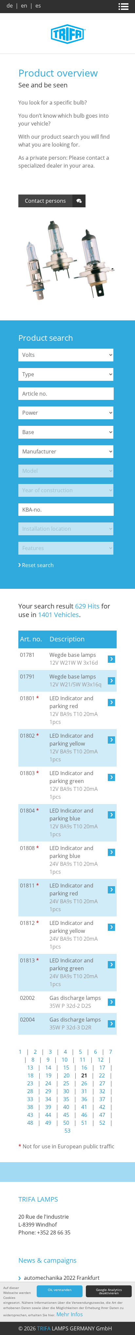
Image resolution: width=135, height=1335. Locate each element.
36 (84, 1099)
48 (30, 1122)
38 (30, 1107)
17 (102, 1067)
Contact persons (45, 200)
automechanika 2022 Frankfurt (62, 1277)
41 (84, 1107)
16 (84, 1067)
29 (48, 1091)
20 (66, 1075)
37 (102, 1099)
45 (66, 1114)
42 (102, 1107)
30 (66, 1091)
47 (102, 1114)
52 (102, 1122)
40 (66, 1107)
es (38, 5)
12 (101, 1059)
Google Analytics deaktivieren (109, 1291)
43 (30, 1114)
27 (102, 1083)
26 (84, 1083)
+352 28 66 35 (53, 1232)
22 (102, 1075)
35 (66, 1099)
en (24, 5)
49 (48, 1122)
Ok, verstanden (59, 1289)
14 (48, 1067)
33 (30, 1099)
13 (30, 1067)
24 (48, 1083)
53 (67, 1130)
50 (66, 1122)
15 (66, 1067)
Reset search (38, 565)
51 (84, 1122)
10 (65, 1059)
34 (48, 1099)
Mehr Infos (69, 1314)
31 (84, 1091)
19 (48, 1075)
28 (30, 1091)
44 (48, 1114)
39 (48, 1107)
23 (30, 1083)
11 (83, 1059)
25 (66, 1083)
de (10, 5)
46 (84, 1114)
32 (102, 1091)
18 (30, 1075)
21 (84, 1075)
